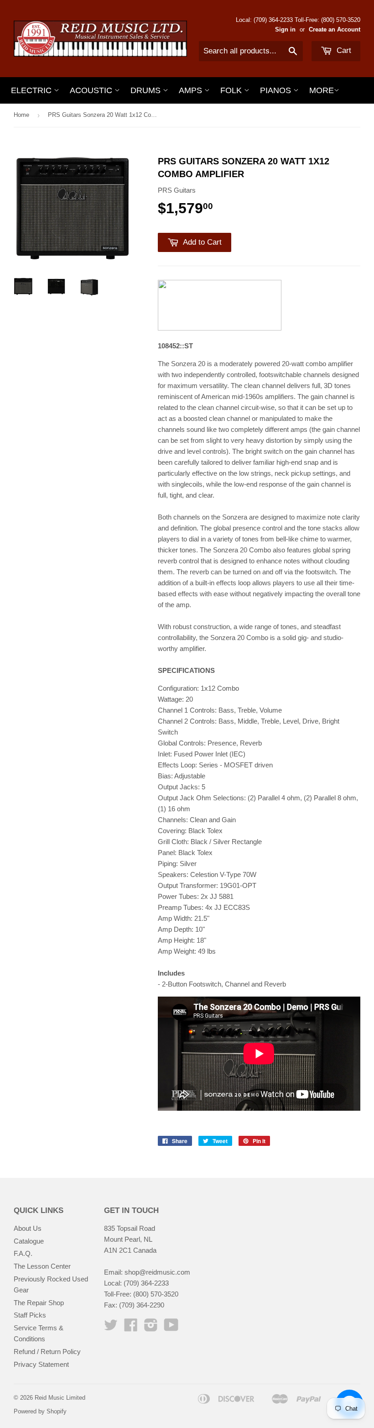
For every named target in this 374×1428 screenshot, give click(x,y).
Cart (342, 50)
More (321, 90)
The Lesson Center (42, 1266)
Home (21, 114)
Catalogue (29, 1241)
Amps (191, 90)
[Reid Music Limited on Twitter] (111, 1328)
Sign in (285, 29)
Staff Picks (30, 1315)
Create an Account (334, 29)
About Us (28, 1228)
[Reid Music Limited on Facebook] (131, 1328)
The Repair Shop (39, 1303)
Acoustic (92, 90)
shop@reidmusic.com (157, 1272)
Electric (32, 90)
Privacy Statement (41, 1364)
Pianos (276, 90)
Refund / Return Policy (47, 1351)
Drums (146, 90)
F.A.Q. (23, 1253)
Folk (232, 90)
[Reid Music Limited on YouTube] (171, 1328)
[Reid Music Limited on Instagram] (151, 1328)
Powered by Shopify (40, 1411)
